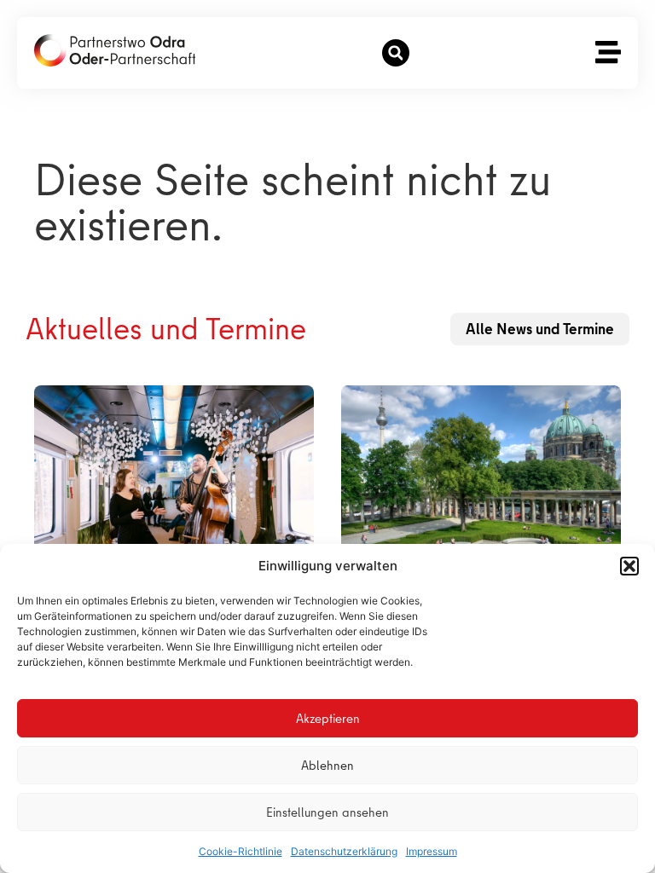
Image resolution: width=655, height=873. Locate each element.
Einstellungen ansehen (327, 812)
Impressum (431, 851)
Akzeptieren (328, 718)
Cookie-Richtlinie (240, 851)
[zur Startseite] (114, 50)
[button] (629, 566)
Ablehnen (327, 765)
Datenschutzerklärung (344, 851)
